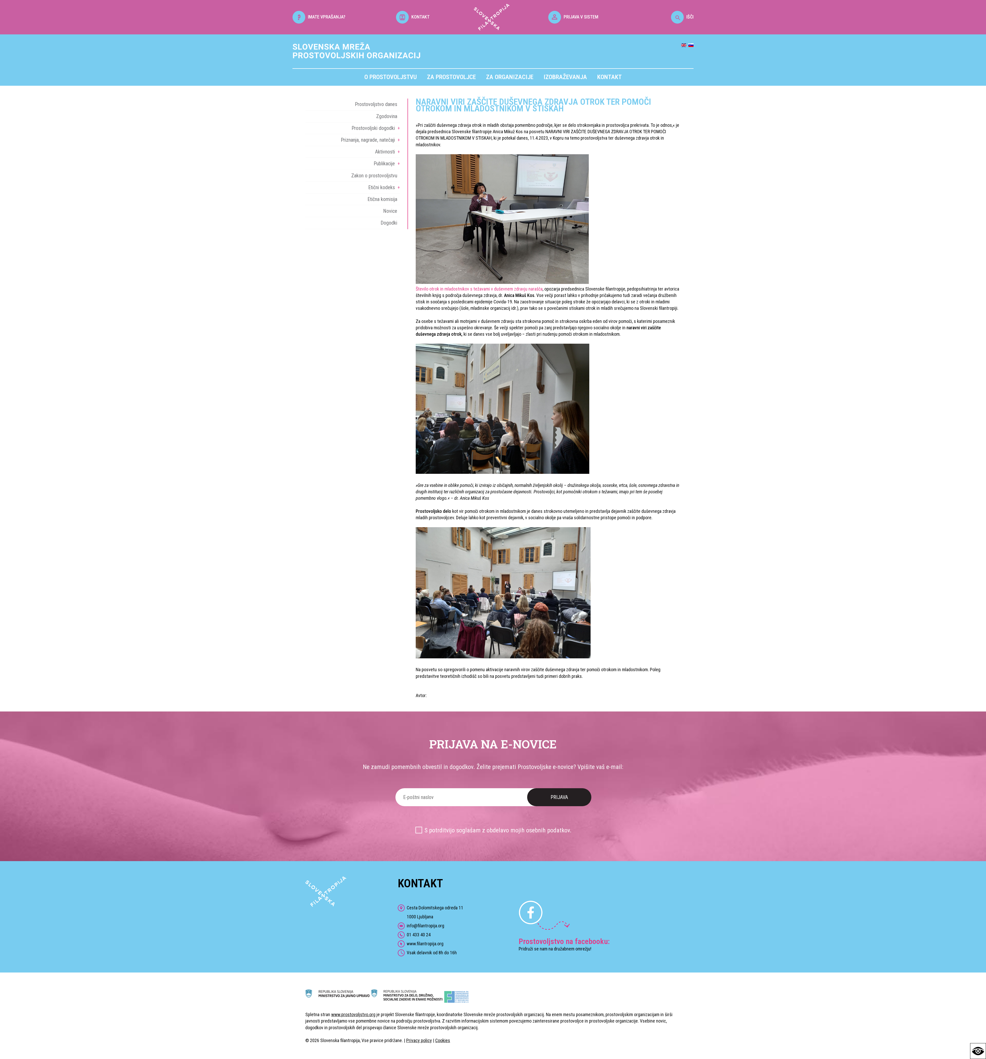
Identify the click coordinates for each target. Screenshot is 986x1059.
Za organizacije (509, 77)
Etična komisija (382, 199)
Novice (390, 211)
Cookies (442, 1040)
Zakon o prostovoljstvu (374, 175)
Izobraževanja (565, 77)
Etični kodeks (381, 187)
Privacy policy (419, 1040)
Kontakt (609, 77)
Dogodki (389, 223)
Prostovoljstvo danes (376, 104)
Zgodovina (386, 116)
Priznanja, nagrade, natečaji (368, 140)
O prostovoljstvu (390, 77)
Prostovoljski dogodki (373, 128)
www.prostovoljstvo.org (353, 1014)
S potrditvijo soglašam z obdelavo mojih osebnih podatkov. (498, 830)
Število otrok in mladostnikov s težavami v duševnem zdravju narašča (479, 289)
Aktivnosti (385, 152)
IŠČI (690, 17)
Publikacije (384, 163)
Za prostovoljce (451, 77)
